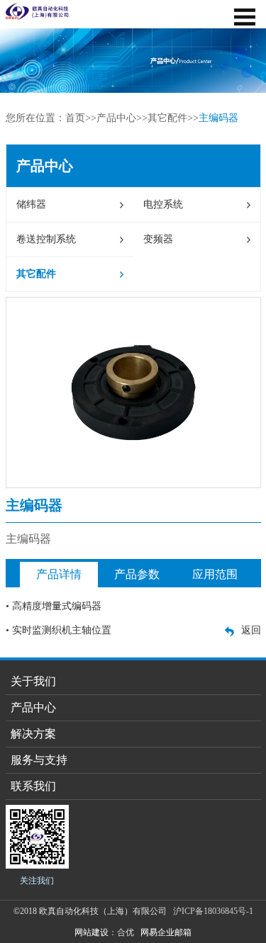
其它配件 (167, 118)
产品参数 (137, 574)
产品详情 (59, 574)
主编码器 (218, 118)
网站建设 (91, 932)
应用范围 (215, 574)
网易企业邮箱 (166, 932)
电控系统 (163, 204)
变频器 (158, 239)
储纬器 (31, 204)
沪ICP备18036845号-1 (213, 911)
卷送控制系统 (46, 239)
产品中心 (116, 118)
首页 (75, 118)
